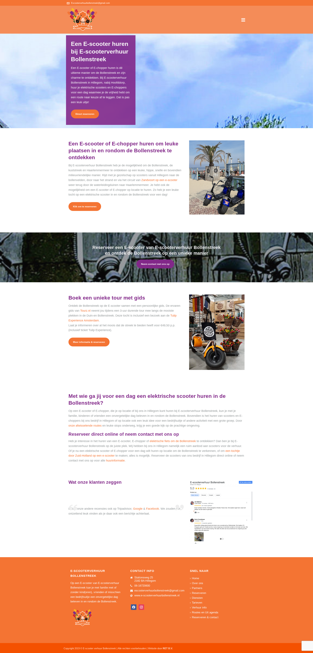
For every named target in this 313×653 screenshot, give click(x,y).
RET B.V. (168, 648)
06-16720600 (142, 585)
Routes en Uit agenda (205, 612)
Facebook (152, 508)
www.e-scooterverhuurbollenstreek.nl (156, 595)
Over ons (197, 583)
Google (137, 508)
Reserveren (199, 593)
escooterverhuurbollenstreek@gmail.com (159, 590)
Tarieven (197, 602)
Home (195, 578)
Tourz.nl (85, 310)
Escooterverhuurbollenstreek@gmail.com (90, 3)
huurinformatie (115, 460)
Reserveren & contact (205, 617)
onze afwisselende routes (85, 425)
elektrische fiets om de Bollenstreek (173, 441)
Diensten (197, 597)
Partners (197, 588)
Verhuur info (199, 607)
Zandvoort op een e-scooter (159, 180)
